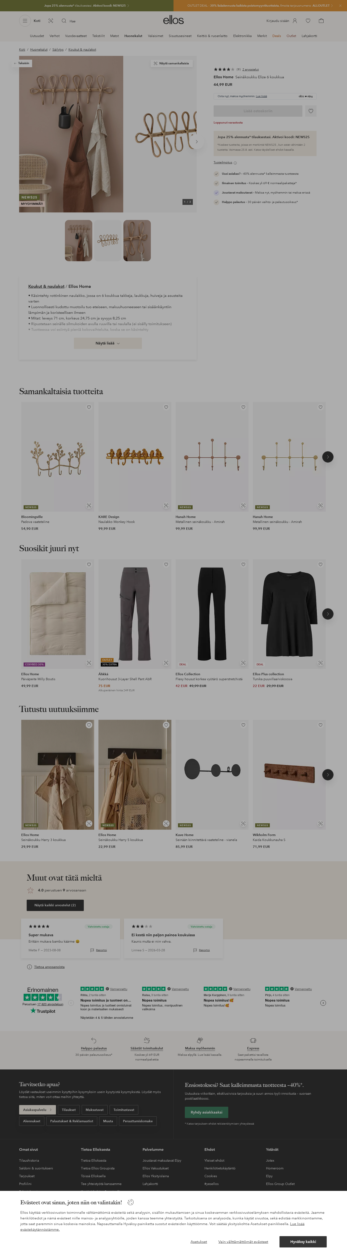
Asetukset (198, 1241)
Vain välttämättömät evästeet (243, 1241)
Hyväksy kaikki (303, 1241)
